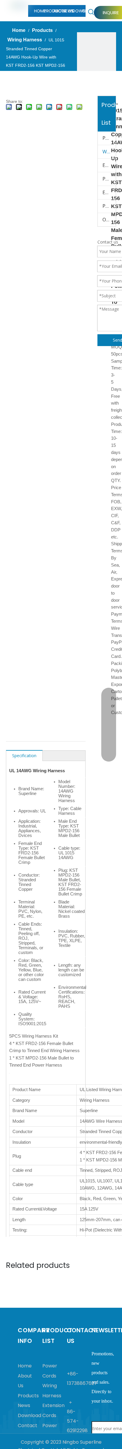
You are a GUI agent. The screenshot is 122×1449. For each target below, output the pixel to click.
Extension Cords (109, 165)
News (24, 1405)
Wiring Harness (109, 151)
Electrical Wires (109, 192)
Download (29, 1415)
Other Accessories (109, 219)
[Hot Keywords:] (91, 12)
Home (25, 1365)
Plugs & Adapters (109, 206)
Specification (24, 755)
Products (28, 1395)
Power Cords (109, 138)
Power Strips (109, 179)
